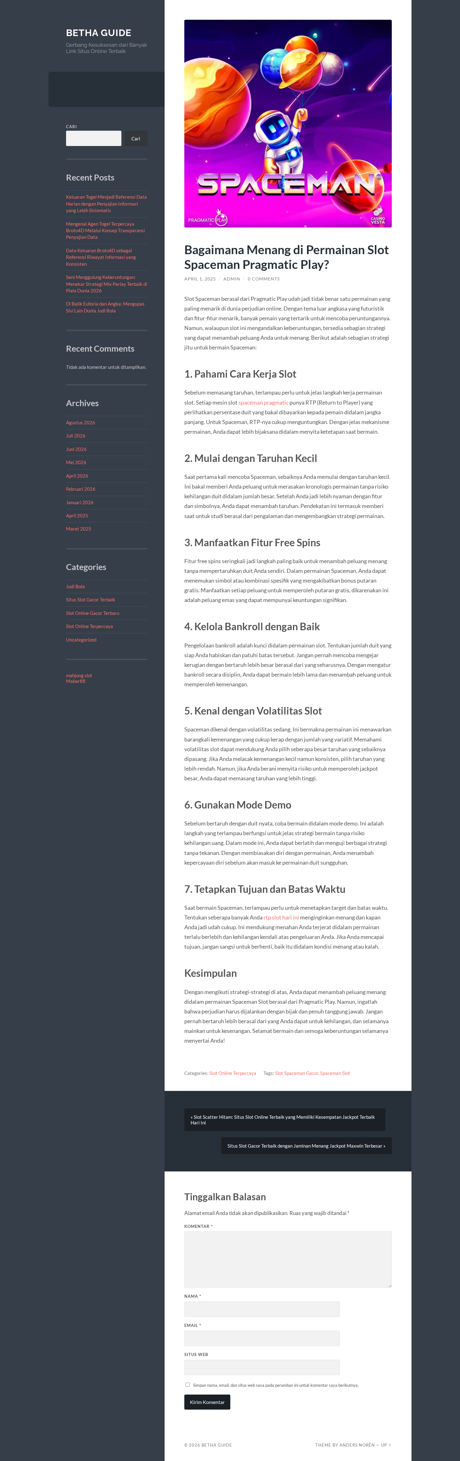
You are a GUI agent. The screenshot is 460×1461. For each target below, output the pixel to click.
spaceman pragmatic (263, 402)
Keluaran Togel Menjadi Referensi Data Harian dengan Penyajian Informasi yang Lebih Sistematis (106, 203)
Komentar (198, 1226)
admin (231, 278)
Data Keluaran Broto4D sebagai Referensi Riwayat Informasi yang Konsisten (101, 257)
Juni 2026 (76, 449)
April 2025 (77, 515)
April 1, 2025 (200, 278)
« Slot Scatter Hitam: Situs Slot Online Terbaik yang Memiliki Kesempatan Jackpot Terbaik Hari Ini (283, 1119)
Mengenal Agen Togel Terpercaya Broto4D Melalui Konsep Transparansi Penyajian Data (105, 230)
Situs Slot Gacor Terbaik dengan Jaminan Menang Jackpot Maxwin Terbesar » (306, 1146)
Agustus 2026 (80, 422)
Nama (192, 1296)
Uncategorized (81, 639)
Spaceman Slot (335, 1073)
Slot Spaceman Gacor (296, 1073)
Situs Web (196, 1354)
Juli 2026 (75, 435)
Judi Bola (75, 586)
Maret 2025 (78, 529)
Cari (71, 126)
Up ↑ (386, 1445)
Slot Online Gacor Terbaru (92, 613)
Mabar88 (75, 681)
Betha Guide (98, 32)
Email (192, 1325)
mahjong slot (79, 675)
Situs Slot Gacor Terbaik (90, 599)
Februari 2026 (80, 489)
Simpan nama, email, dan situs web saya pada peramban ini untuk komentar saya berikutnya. (276, 1385)
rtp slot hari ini (281, 917)
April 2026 (77, 476)
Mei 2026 (76, 462)
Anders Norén (357, 1445)
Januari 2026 (80, 502)
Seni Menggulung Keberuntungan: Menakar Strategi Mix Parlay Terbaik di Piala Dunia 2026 (106, 283)
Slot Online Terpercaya (89, 626)
